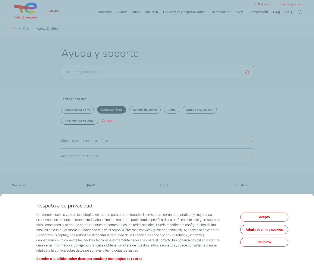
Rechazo (264, 242)
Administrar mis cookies (264, 229)
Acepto (264, 217)
